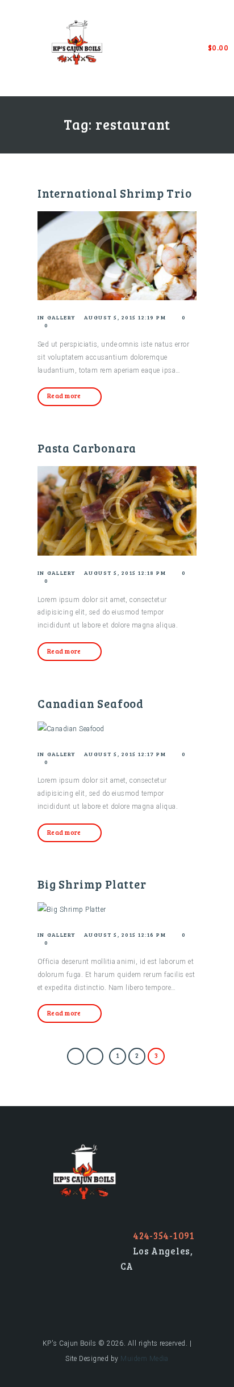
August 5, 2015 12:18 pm (125, 573)
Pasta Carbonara (86, 448)
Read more (64, 395)
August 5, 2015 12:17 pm (125, 754)
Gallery (61, 317)
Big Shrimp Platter (92, 884)
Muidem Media (144, 1359)
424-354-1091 (164, 1236)
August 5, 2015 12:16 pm (125, 934)
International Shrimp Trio (114, 193)
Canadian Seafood (90, 703)
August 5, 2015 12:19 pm (125, 317)
